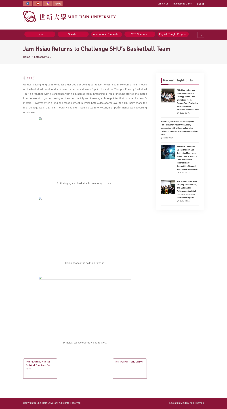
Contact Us (163, 3)
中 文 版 (200, 3)
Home (39, 34)
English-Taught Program (173, 34)
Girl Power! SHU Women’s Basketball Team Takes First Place (38, 365)
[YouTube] (37, 3)
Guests (72, 34)
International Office (182, 3)
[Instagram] (48, 3)
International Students (105, 34)
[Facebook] (27, 3)
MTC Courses (139, 34)
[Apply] (58, 3)
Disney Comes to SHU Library (129, 362)
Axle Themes (197, 402)
